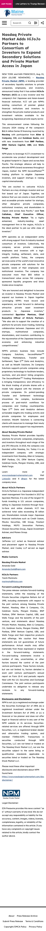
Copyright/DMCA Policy (15, 926)
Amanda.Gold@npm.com (14, 569)
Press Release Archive (27, 916)
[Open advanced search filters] (36, 23)
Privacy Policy (35, 926)
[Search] (30, 23)
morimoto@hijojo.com (12, 581)
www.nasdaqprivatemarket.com (17, 475)
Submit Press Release (13, 921)
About (11, 916)
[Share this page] (42, 22)
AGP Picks (6, 4)
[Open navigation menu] (4, 22)
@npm (24, 478)
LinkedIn (6, 478)
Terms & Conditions (34, 921)
